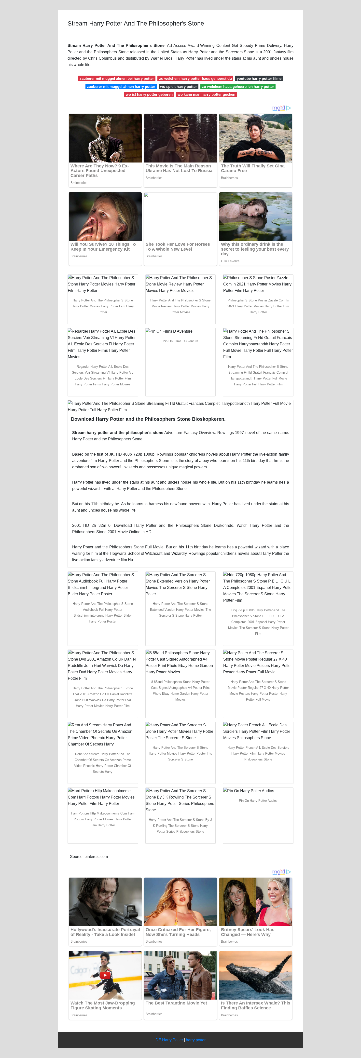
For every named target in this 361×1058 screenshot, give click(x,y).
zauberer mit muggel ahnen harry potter (121, 86)
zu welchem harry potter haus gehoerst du (195, 78)
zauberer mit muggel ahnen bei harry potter (117, 78)
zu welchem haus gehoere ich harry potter (238, 86)
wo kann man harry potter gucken (206, 94)
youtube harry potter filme (259, 78)
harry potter (196, 1040)
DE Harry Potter (169, 1040)
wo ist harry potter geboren (149, 94)
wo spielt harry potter (178, 86)
